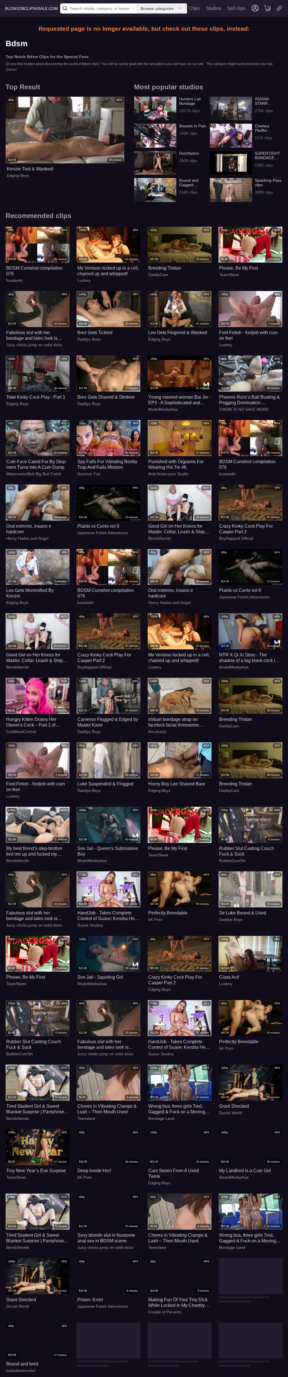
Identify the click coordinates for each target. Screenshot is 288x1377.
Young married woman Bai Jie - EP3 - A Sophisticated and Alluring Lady (179, 400)
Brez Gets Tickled (94, 332)
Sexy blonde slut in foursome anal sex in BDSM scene (106, 1238)
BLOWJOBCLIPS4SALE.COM (31, 8)
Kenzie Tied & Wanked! (30, 168)
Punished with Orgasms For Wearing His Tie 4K (176, 464)
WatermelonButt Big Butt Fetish (34, 474)
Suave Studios (90, 925)
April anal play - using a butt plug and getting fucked (105, 1367)
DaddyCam (158, 274)
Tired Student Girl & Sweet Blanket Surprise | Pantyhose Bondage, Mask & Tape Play (35, 1109)
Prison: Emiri (90, 1299)
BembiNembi (159, 538)
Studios (213, 8)
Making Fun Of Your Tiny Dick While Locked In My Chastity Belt (178, 1302)
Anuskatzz (157, 731)
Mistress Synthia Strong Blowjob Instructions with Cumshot (173, 1367)
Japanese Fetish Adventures (102, 532)
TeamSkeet (229, 274)
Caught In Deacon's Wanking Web (248, 1367)
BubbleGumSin (232, 860)
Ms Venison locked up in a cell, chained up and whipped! (108, 271)
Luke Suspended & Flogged (105, 783)
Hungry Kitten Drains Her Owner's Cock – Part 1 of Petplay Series (31, 722)
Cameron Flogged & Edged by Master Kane (107, 722)
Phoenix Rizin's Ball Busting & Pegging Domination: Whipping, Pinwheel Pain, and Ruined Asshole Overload (249, 400)
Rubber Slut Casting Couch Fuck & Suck (246, 851)
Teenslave (86, 1118)
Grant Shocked (234, 1106)
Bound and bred (235, 1299)
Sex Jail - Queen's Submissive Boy (107, 851)
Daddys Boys (89, 339)
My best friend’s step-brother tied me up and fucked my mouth (34, 851)
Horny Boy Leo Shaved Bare (176, 783)
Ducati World (230, 1113)
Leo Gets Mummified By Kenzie (30, 593)
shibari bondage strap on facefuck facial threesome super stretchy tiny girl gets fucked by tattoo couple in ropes (174, 722)
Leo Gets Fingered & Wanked (177, 332)
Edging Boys (18, 175)
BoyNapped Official (236, 538)
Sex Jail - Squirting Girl (100, 977)
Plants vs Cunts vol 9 (98, 526)
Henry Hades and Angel (27, 538)
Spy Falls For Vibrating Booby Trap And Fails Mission (107, 464)
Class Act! (229, 977)
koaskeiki (14, 280)
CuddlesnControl (21, 731)
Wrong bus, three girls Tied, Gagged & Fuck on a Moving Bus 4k (176, 1109)
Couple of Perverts (164, 1312)
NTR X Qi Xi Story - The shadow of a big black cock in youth (248, 657)
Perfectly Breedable (168, 912)
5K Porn (155, 919)
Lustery (84, 280)
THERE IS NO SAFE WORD (244, 409)
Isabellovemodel (233, 1306)
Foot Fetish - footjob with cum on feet (248, 335)
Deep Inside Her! (94, 1170)
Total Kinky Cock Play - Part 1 (35, 397)
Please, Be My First (238, 268)
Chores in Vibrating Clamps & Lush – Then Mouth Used (107, 1109)
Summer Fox (88, 474)
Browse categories (157, 8)
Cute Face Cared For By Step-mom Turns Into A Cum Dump (36, 464)
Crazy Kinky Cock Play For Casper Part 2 (246, 529)
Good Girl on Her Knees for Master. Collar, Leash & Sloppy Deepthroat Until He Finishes (179, 529)
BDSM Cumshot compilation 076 (34, 271)
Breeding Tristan (164, 268)
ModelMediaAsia (163, 409)
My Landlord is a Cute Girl (245, 1170)
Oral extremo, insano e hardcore (28, 529)
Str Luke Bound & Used (242, 912)
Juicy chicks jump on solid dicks (34, 345)
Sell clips (236, 8)
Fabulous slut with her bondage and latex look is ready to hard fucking (31, 335)
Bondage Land (161, 1118)
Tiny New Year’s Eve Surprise (36, 1170)
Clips (194, 8)
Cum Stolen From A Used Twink (173, 1173)
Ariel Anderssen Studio (168, 474)
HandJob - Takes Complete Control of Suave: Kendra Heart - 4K (108, 915)
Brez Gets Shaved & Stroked (105, 397)
